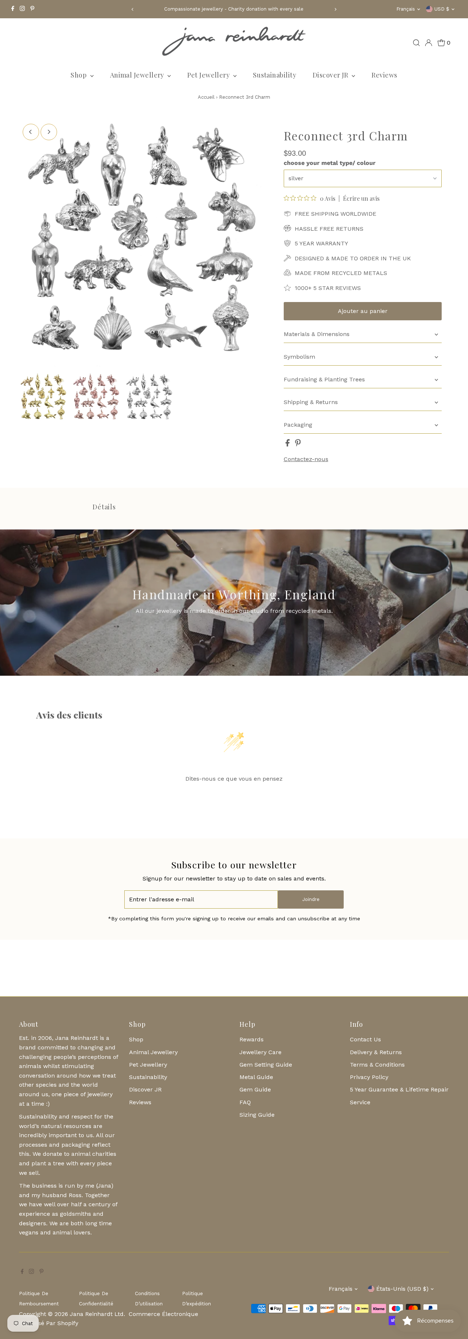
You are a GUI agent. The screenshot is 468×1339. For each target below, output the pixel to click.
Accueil (206, 97)
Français (405, 9)
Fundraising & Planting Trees (324, 379)
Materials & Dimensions (317, 334)
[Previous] (133, 9)
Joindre (311, 899)
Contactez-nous (306, 459)
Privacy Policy (369, 1077)
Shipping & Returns (311, 402)
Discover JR (331, 75)
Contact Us (365, 1039)
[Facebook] (13, 9)
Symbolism (299, 356)
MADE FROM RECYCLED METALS (341, 272)
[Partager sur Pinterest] (298, 444)
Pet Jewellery (209, 75)
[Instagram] (22, 9)
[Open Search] (416, 42)
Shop (79, 75)
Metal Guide (256, 1077)
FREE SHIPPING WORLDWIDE (335, 213)
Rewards (251, 1039)
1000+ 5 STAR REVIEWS (328, 287)
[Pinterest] (32, 9)
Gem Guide (255, 1089)
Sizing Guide (257, 1114)
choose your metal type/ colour (329, 162)
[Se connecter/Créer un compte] (428, 42)
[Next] (335, 9)
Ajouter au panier (363, 311)
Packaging (298, 424)
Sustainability (274, 75)
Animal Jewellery (138, 75)
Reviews (384, 75)
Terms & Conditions (377, 1064)
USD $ (441, 9)
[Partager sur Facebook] (288, 444)
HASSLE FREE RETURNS (329, 228)
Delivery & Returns (376, 1052)
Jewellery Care (260, 1052)
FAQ (245, 1102)
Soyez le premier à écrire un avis (234, 797)
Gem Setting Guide (265, 1064)
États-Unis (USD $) (402, 1288)
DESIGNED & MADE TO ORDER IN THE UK (353, 258)
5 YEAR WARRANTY (321, 243)
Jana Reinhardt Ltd (97, 1313)
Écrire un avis (361, 198)
